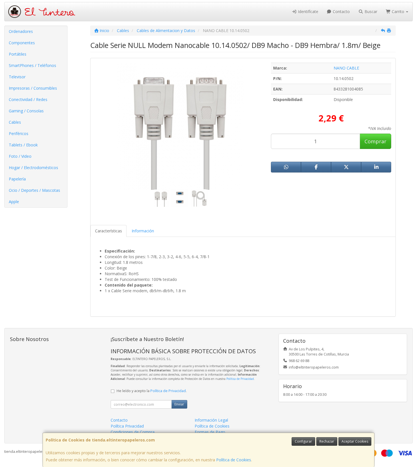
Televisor (17, 76)
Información (143, 230)
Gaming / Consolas (26, 110)
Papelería (17, 179)
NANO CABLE (346, 68)
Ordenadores (21, 31)
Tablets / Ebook (23, 145)
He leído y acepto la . (152, 390)
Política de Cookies (233, 459)
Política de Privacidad (240, 379)
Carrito (398, 11)
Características (108, 230)
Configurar (303, 441)
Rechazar (326, 441)
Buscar (370, 11)
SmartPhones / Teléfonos (32, 65)
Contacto (341, 11)
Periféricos (18, 133)
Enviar (179, 404)
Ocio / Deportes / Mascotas (34, 190)
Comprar (375, 141)
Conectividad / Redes (28, 99)
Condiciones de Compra (133, 432)
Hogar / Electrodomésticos (33, 167)
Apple (14, 201)
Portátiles (17, 54)
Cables (15, 122)
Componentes (22, 42)
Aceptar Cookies (355, 441)
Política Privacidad (127, 426)
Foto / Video (20, 156)
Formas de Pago (210, 432)
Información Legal (211, 420)
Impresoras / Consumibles (33, 88)
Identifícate (307, 11)
